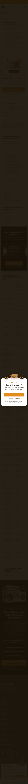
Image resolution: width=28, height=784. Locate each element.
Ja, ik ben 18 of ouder (14, 395)
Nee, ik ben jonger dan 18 (14, 398)
